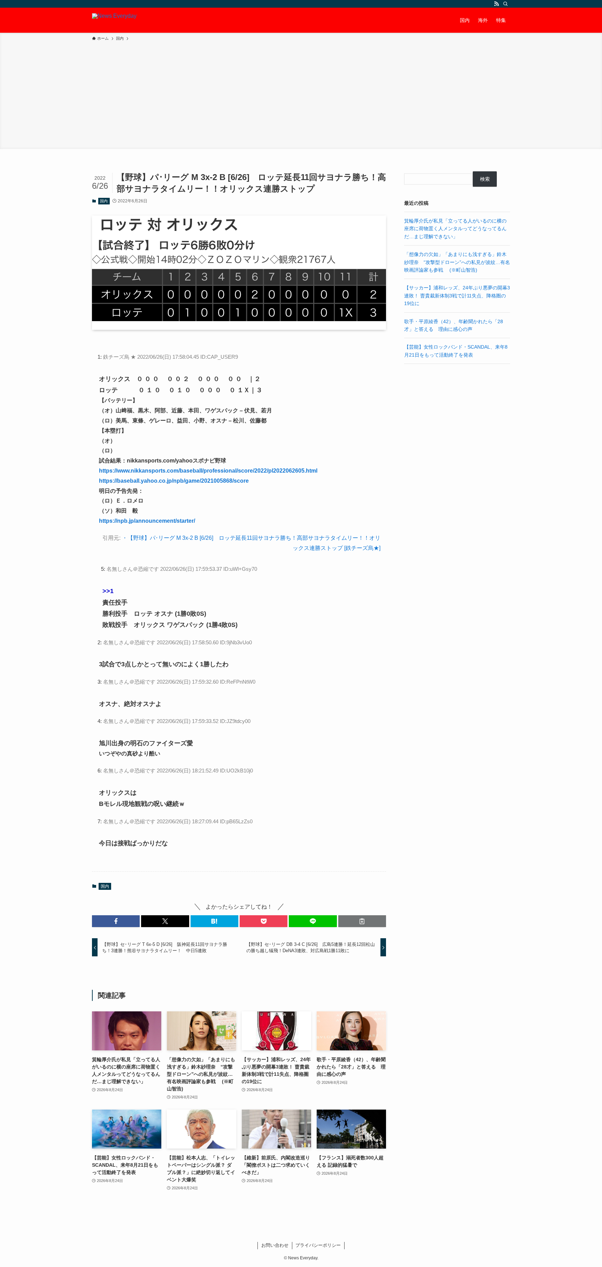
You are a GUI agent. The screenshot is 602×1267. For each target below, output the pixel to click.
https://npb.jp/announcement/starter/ (147, 521)
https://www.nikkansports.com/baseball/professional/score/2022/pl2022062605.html (208, 471)
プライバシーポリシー (318, 1245)
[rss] (496, 4)
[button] (116, 921)
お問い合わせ (274, 1245)
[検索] (505, 4)
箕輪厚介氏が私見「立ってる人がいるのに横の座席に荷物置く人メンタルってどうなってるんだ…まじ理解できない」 (455, 228)
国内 (104, 201)
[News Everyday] (114, 20)
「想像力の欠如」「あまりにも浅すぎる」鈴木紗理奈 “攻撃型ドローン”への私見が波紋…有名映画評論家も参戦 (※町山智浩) (457, 262)
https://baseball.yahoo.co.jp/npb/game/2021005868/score (174, 481)
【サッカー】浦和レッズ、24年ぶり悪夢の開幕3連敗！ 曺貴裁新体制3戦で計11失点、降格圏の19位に (457, 295)
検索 (485, 179)
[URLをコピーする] (362, 921)
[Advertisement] (301, 94)
